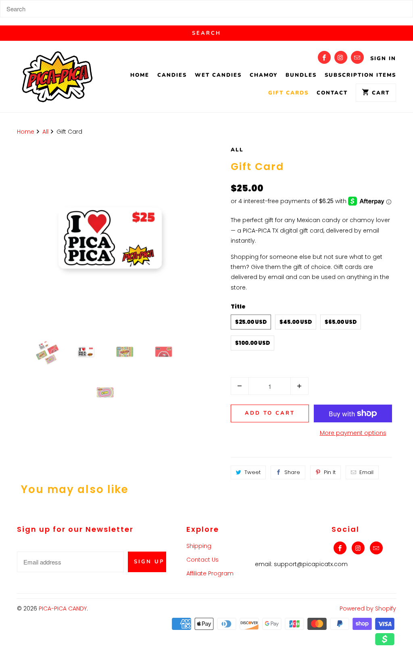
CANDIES (172, 75)
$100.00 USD (252, 343)
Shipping (198, 546)
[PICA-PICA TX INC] (57, 78)
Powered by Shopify (368, 608)
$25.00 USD (251, 322)
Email (366, 472)
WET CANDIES (218, 75)
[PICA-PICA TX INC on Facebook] (324, 57)
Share (292, 472)
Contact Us (202, 560)
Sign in (383, 58)
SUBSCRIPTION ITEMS (360, 75)
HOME (139, 75)
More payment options (353, 433)
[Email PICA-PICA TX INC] (357, 57)
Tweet (252, 472)
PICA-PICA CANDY (63, 608)
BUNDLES (301, 75)
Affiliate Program (210, 573)
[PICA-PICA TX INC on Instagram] (340, 57)
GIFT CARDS (288, 93)
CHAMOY (263, 75)
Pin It (330, 472)
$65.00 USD (341, 322)
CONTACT (332, 93)
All (237, 149)
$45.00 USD (296, 322)
